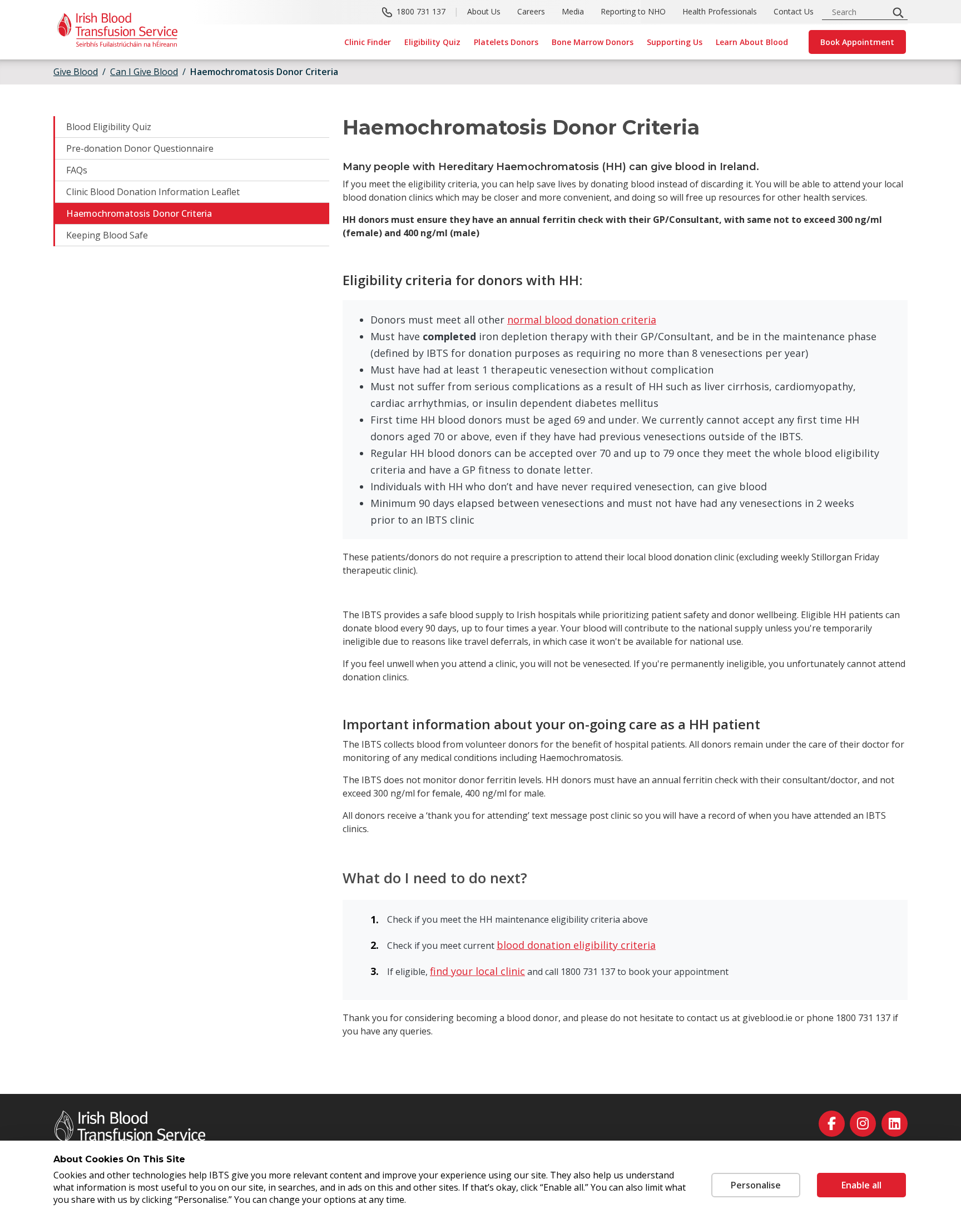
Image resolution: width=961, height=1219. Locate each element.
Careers (531, 11)
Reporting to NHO (633, 11)
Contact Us (794, 11)
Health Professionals (719, 11)
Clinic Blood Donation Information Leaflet (153, 192)
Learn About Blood (752, 42)
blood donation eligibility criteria (576, 945)
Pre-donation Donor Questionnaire (140, 148)
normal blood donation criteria (581, 319)
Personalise (756, 1185)
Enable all (861, 1185)
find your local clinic (477, 971)
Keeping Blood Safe (107, 235)
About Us (484, 11)
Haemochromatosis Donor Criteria (139, 213)
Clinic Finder (367, 42)
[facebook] (832, 1124)
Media (573, 11)
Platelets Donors (506, 42)
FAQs (76, 170)
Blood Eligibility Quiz (108, 127)
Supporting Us (674, 42)
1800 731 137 (421, 11)
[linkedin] (894, 1124)
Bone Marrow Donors (592, 42)
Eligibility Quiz (432, 42)
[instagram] (863, 1124)
